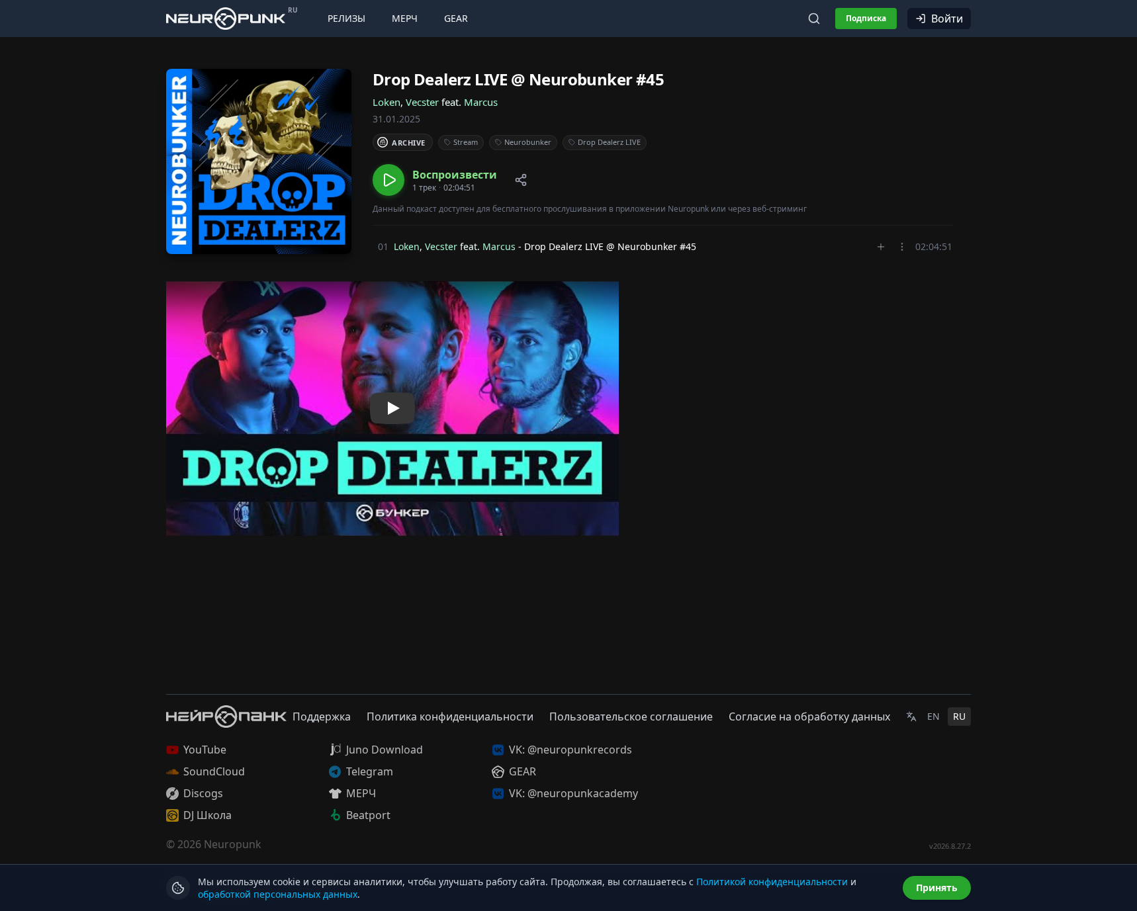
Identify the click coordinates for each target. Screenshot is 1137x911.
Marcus (481, 101)
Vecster (422, 101)
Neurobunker (527, 142)
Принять (937, 887)
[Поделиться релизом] (521, 180)
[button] (435, 180)
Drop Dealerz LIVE (609, 142)
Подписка (866, 18)
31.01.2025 (396, 118)
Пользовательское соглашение (631, 716)
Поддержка (322, 716)
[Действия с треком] (902, 247)
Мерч (405, 18)
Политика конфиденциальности (450, 716)
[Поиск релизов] (814, 18)
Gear (456, 18)
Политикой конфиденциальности (772, 881)
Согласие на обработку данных (809, 716)
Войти (947, 18)
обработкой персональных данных (277, 894)
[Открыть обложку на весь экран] (258, 161)
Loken (386, 101)
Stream (465, 142)
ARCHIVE (409, 143)
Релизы (346, 18)
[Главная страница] (225, 18)
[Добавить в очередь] (881, 247)
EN (933, 716)
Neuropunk (232, 844)
